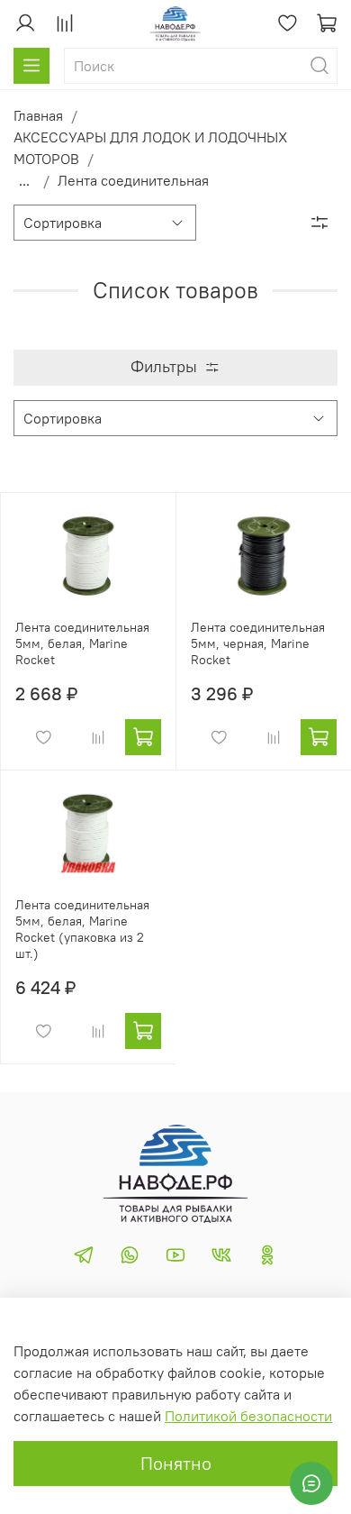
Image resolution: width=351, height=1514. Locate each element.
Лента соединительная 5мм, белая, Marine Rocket (82, 643)
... (24, 180)
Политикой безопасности (248, 1416)
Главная (38, 115)
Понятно (176, 1463)
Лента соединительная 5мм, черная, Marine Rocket (258, 643)
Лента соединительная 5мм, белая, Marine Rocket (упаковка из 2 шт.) (82, 929)
